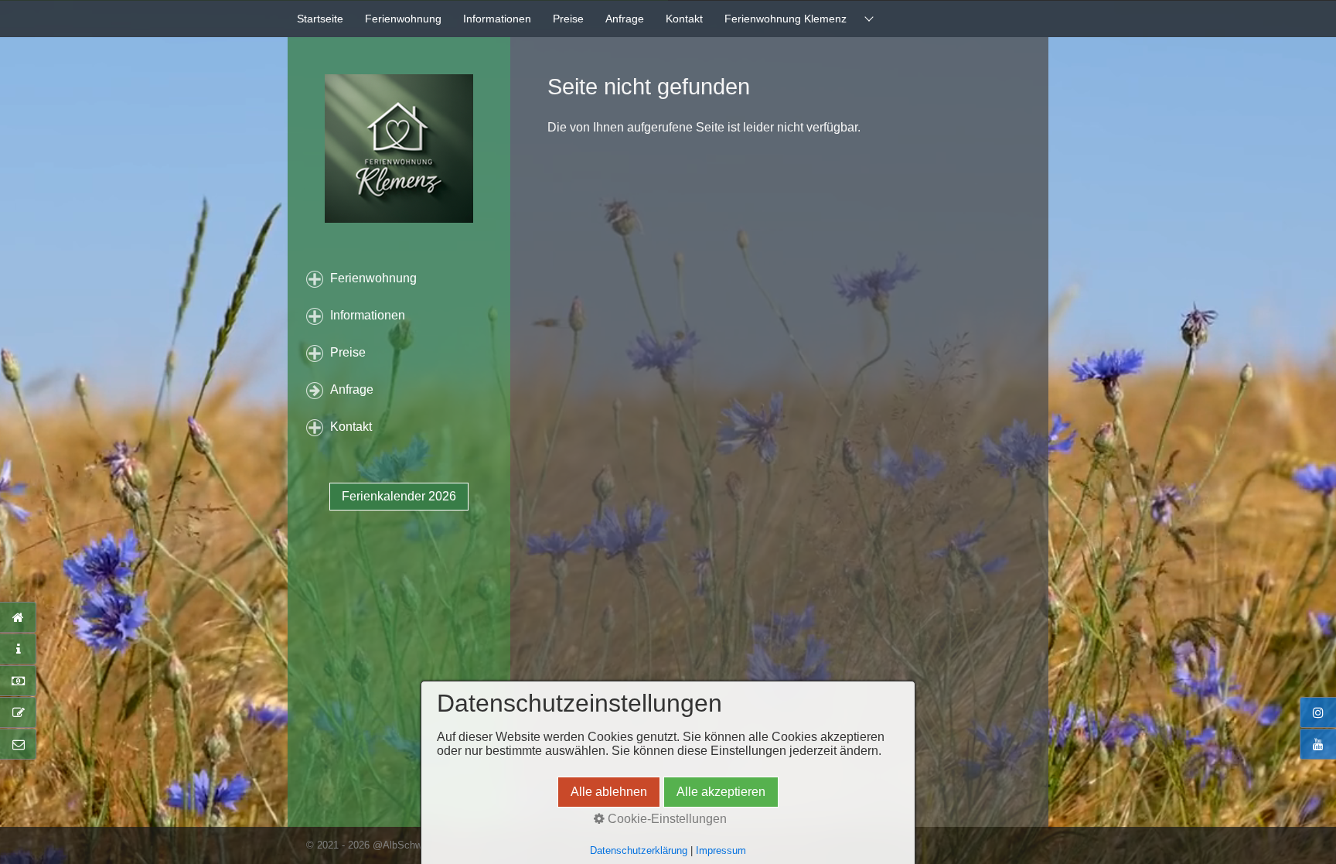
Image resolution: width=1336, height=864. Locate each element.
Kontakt (684, 18)
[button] (399, 497)
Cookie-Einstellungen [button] (666, 818)
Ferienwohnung (403, 18)
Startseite (320, 18)
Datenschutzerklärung (638, 850)
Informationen (497, 18)
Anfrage (624, 18)
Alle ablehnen (609, 791)
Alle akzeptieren (721, 791)
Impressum (721, 850)
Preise (568, 18)
